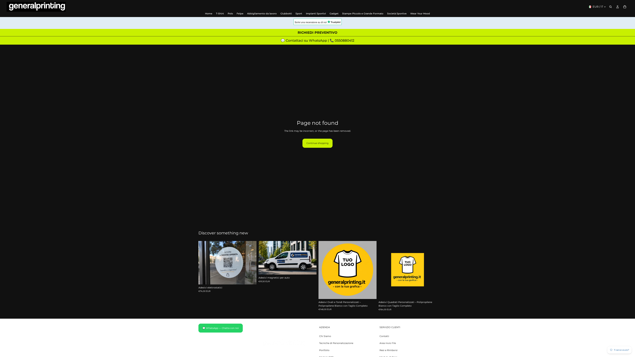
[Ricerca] (610, 6)
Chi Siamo (325, 336)
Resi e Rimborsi (389, 350)
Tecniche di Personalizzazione (336, 343)
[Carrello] (624, 6)
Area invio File (388, 343)
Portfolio (324, 350)
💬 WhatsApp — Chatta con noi (220, 328)
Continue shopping (317, 143)
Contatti (384, 336)
